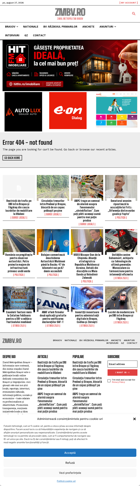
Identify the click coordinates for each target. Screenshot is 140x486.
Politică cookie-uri (66, 481)
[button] (134, 419)
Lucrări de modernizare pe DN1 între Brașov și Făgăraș (121, 315)
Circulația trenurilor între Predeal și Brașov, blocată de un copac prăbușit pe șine (53, 205)
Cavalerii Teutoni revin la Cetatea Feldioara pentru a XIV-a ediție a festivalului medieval (19, 317)
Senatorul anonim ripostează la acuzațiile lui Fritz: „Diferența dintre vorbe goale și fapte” (121, 207)
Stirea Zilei (121, 278)
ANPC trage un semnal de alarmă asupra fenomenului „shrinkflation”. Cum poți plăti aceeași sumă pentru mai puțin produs (86, 210)
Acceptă (70, 452)
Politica (121, 217)
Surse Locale (19, 217)
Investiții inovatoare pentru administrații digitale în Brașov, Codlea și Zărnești (87, 317)
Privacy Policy (118, 382)
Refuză (70, 462)
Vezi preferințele (70, 473)
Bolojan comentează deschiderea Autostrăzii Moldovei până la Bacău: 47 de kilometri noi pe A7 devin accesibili (53, 263)
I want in (121, 372)
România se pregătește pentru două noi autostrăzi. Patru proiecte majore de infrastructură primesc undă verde (18, 263)
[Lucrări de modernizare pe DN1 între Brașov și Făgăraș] (121, 299)
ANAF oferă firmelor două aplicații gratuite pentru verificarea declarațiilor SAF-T (53, 317)
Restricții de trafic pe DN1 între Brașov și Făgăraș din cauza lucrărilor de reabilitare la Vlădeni (18, 207)
